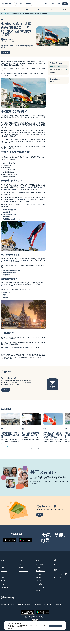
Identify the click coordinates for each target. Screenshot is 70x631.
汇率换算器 (39, 584)
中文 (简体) (44, 3)
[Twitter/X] (60, 573)
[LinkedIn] (55, 577)
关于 (2, 564)
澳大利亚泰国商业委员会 (9, 272)
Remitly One (22, 567)
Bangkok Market (27, 187)
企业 (21, 3)
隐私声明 (20, 604)
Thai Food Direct (5, 285)
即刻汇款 (5, 52)
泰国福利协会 (6, 275)
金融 (51, 9)
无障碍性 (58, 604)
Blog (2, 567)
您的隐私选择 (4, 587)
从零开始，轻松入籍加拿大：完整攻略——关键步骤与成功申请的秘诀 (52, 435)
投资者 (3, 580)
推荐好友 (38, 590)
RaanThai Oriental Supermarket (21, 285)
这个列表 (9, 201)
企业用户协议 (12, 604)
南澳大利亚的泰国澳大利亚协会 (11, 270)
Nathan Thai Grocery (10, 260)
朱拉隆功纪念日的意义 (55, 66)
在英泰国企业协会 (8, 297)
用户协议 (3, 604)
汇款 (4, 9)
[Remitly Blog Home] (6, 4)
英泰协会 (5, 295)
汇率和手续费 (28, 3)
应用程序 (18, 347)
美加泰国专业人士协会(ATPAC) (11, 219)
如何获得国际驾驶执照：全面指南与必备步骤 (31, 434)
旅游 (62, 9)
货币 (27, 9)
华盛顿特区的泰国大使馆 (9, 210)
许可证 (52, 604)
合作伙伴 (38, 574)
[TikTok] (60, 577)
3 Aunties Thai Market (12, 189)
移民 (39, 9)
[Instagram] (66, 573)
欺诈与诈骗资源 (40, 571)
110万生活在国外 (5, 73)
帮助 (53, 3)
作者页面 (5, 389)
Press (2, 574)
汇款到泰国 (52, 72)
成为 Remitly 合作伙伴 (42, 587)
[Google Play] (25, 540)
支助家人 (18, 73)
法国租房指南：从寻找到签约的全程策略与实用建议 (10, 435)
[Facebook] (55, 573)
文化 (16, 9)
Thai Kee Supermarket (23, 260)
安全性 (46, 604)
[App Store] (9, 540)
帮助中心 (26, 347)
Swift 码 (38, 567)
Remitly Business (23, 571)
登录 (59, 3)
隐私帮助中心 (38, 604)
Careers (3, 577)
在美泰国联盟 (6, 216)
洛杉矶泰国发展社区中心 (9, 214)
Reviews (3, 584)
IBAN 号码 (39, 580)
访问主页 (6, 347)
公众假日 (14, 61)
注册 (65, 3)
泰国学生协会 (6, 292)
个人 (17, 3)
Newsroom (4, 571)
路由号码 (38, 577)
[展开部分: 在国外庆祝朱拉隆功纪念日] (66, 69)
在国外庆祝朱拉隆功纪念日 (56, 69)
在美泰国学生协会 (8, 212)
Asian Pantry (4, 261)
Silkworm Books (20, 199)
